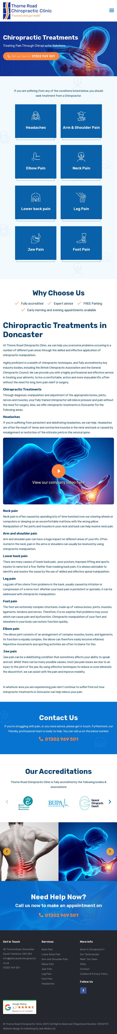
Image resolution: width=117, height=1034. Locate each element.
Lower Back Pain (51, 954)
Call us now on (33, 56)
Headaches (48, 983)
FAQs (83, 964)
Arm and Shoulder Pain (55, 959)
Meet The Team (88, 959)
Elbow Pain (48, 964)
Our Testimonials (89, 954)
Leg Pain (46, 973)
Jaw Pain (47, 969)
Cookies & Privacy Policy (94, 973)
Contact (84, 969)
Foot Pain (47, 978)
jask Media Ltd (47, 1028)
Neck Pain (47, 949)
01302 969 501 (61, 739)
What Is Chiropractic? (92, 949)
